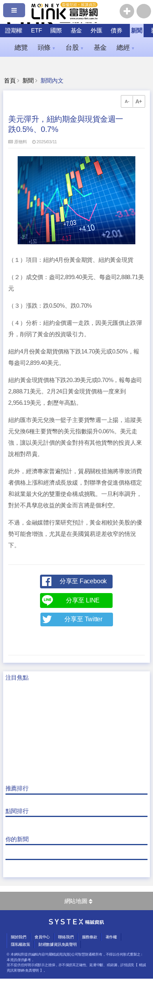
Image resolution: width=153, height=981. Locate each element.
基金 (76, 30)
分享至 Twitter (83, 619)
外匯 (96, 30)
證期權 (13, 30)
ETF (36, 30)
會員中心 (42, 937)
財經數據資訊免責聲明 (57, 944)
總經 (126, 47)
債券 (116, 30)
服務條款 (89, 937)
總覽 (21, 47)
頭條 (47, 47)
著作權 (111, 937)
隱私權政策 (20, 944)
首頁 (10, 81)
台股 (75, 47)
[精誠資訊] (76, 923)
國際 (56, 30)
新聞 (137, 30)
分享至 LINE (83, 600)
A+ (138, 101)
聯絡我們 (65, 937)
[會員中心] (144, 11)
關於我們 (18, 937)
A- (127, 101)
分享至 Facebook (83, 581)
